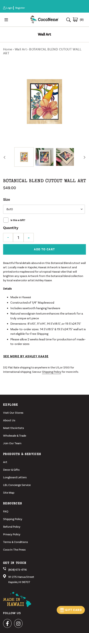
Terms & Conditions (15, 542)
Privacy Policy (11, 534)
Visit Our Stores (13, 412)
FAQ (5, 511)
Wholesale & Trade (14, 435)
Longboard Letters (15, 477)
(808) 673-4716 (17, 569)
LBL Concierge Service (17, 485)
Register (20, 7)
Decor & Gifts (11, 469)
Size (6, 199)
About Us (9, 420)
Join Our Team (12, 443)
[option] (24, 157)
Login (10, 8)
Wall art (21, 49)
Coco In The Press (14, 549)
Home (7, 49)
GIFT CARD (73, 610)
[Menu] (15, 19)
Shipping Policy (51, 372)
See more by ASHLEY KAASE (26, 356)
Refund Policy (11, 526)
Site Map (8, 492)
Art (5, 462)
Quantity (10, 228)
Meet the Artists (13, 428)
